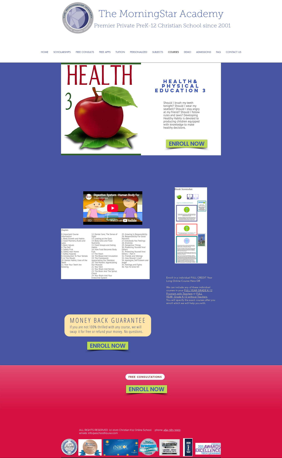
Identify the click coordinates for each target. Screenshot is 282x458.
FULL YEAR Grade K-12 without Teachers (186, 295)
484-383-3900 (172, 430)
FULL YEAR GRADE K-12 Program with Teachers (189, 292)
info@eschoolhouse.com (103, 433)
